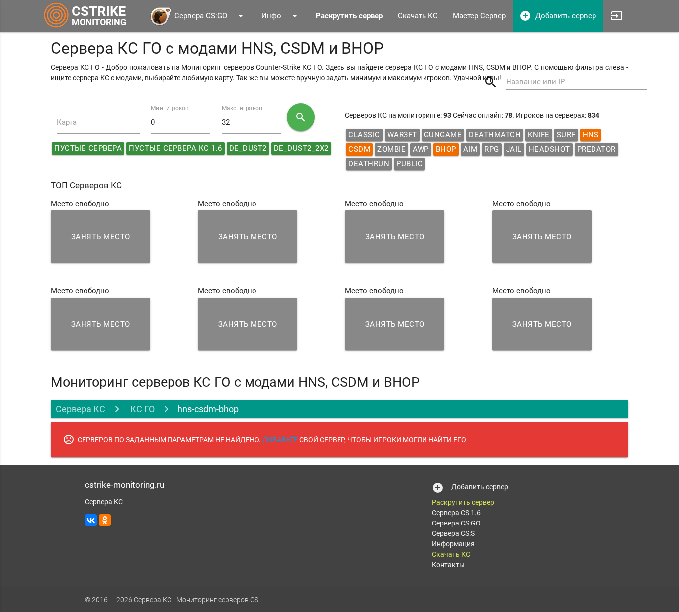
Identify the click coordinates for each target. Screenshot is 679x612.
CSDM (359, 149)
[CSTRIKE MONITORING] (56, 27)
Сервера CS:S (453, 533)
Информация (453, 544)
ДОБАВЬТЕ (280, 440)
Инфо (281, 16)
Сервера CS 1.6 (456, 513)
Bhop (446, 149)
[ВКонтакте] (91, 520)
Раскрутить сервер (463, 502)
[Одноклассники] (105, 520)
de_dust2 (248, 148)
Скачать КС (418, 15)
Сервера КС (80, 409)
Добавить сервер (557, 16)
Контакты (448, 565)
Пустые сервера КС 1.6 (175, 148)
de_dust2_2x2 (301, 148)
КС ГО (141, 409)
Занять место (100, 236)
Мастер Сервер (479, 15)
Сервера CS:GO (210, 16)
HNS (591, 134)
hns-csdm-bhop (208, 409)
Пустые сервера (88, 148)
